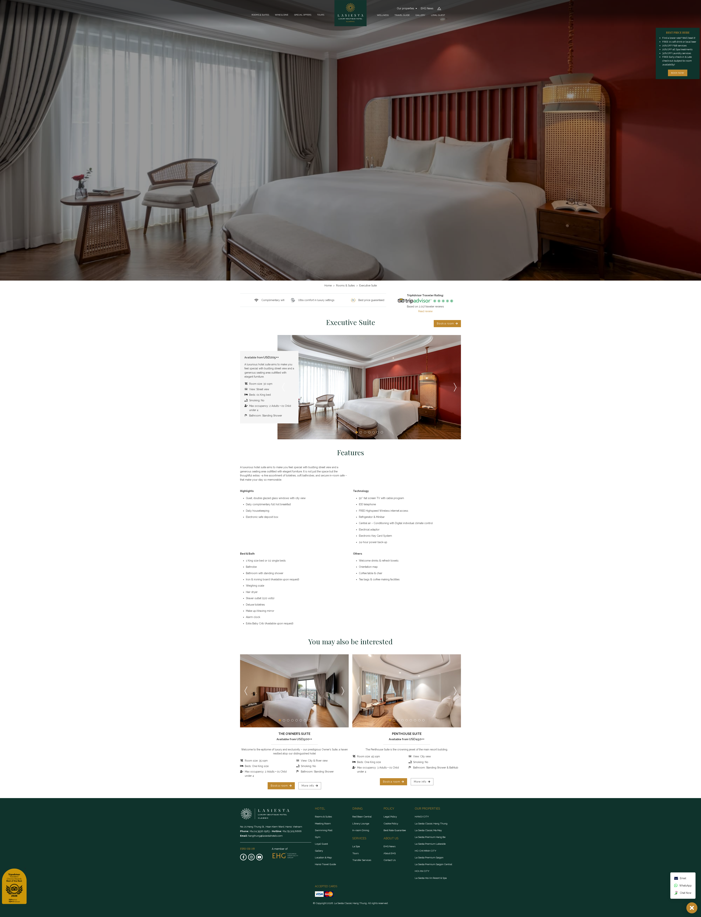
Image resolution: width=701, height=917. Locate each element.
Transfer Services (361, 860)
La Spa (356, 846)
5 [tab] (373, 432)
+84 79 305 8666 (292, 831)
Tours (320, 15)
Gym (317, 837)
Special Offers (302, 15)
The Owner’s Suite (294, 734)
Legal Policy (390, 816)
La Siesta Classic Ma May (428, 830)
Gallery (420, 15)
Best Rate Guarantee (395, 830)
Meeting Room (323, 823)
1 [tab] (356, 432)
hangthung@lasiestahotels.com (265, 835)
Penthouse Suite (407, 734)
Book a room (445, 323)
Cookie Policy (391, 823)
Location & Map (323, 857)
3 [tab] (365, 432)
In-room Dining (360, 830)
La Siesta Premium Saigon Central (433, 864)
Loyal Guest (438, 15)
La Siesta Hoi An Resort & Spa (431, 877)
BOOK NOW (677, 73)
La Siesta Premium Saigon (429, 857)
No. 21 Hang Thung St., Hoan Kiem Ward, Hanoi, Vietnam (271, 826)
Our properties (405, 8)
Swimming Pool (323, 830)
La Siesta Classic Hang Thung (431, 823)
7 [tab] (382, 432)
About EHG (390, 853)
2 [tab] (361, 432)
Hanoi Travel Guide (325, 864)
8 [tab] (309, 720)
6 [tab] (377, 432)
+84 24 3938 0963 (260, 831)
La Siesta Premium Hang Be (430, 837)
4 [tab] (369, 432)
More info (308, 785)
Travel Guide (402, 15)
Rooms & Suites (260, 15)
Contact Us (390, 860)
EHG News (427, 8)
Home (328, 285)
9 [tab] (423, 720)
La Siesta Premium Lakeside (430, 843)
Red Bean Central (362, 816)
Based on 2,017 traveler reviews (425, 306)
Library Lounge (360, 823)
